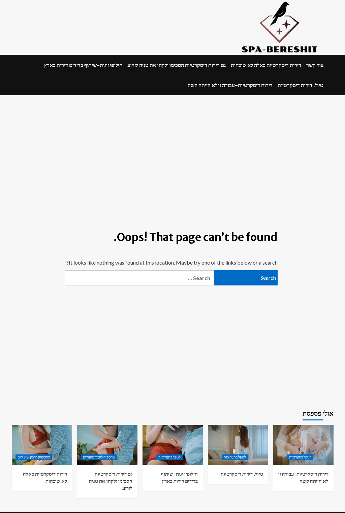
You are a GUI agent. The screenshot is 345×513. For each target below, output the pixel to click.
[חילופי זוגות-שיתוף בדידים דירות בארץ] (173, 445)
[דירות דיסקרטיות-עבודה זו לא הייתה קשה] (303, 445)
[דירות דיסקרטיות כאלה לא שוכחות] (42, 445)
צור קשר (314, 65)
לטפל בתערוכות (169, 457)
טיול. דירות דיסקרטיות (300, 85)
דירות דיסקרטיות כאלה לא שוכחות (266, 65)
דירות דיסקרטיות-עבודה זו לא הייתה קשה (230, 85)
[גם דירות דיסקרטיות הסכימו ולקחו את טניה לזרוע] (107, 445)
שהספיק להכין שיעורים (34, 457)
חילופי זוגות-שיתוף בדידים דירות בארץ (83, 65)
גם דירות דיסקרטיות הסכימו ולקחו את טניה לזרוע (176, 65)
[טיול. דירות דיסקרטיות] (238, 445)
